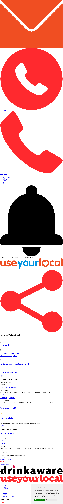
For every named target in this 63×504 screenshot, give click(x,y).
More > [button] (1, 376)
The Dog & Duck (3, 174)
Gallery (4, 180)
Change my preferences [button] (51, 499)
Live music (5, 345)
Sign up (4, 176)
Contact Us (2, 464)
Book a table (5, 182)
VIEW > (2, 394)
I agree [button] (36, 499)
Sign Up (27, 257)
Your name (11, 257)
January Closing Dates (10, 354)
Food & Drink (5, 178)
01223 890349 (5, 457)
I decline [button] (42, 499)
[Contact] (31, 47)
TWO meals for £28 (8, 387)
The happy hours (7, 398)
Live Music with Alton (9, 372)
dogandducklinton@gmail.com (6, 459)
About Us (5, 179)
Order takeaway (6, 183)
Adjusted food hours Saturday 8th (14, 364)
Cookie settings (6, 488)
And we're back (7, 433)
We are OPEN (6, 443)
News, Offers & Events (7, 177)
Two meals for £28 (8, 408)
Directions (7, 464)
